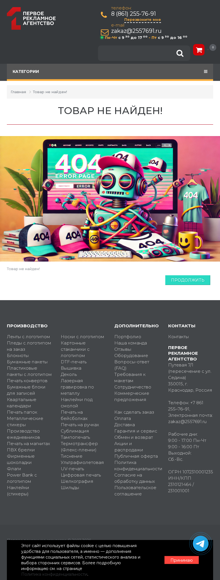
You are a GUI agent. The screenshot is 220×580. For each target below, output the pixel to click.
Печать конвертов (27, 380)
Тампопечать (75, 437)
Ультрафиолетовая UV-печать (82, 465)
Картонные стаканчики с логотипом (75, 349)
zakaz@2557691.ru (136, 31)
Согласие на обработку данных (134, 478)
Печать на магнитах (28, 443)
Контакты (178, 336)
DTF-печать (74, 361)
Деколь (69, 374)
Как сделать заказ (134, 412)
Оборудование (131, 355)
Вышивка (71, 368)
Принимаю (181, 560)
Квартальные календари (21, 402)
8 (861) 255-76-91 (133, 14)
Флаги (14, 468)
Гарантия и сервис (135, 431)
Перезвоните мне (142, 19)
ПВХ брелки (21, 450)
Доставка (124, 424)
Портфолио (127, 336)
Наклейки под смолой (77, 402)
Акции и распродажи (128, 447)
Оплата (122, 418)
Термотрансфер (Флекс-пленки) (79, 447)
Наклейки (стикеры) (18, 491)
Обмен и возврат (133, 437)
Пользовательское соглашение (135, 491)
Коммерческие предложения (131, 396)
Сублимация (75, 431)
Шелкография (77, 481)
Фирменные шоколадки (21, 459)
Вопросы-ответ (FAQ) (131, 365)
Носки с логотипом (82, 336)
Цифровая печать (81, 475)
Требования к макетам (130, 377)
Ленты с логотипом (28, 336)
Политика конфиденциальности (137, 465)
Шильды (70, 487)
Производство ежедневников (23, 434)
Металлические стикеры (25, 421)
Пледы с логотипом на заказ (29, 346)
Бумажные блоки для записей (26, 390)
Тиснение (71, 456)
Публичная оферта (136, 456)
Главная (18, 91)
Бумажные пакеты (27, 361)
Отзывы (122, 349)
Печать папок (22, 412)
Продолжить (188, 280)
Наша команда (130, 343)
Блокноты (18, 355)
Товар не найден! (50, 91)
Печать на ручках (80, 424)
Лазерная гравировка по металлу (77, 387)
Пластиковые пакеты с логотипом (29, 371)
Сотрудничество (132, 387)
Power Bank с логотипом (22, 478)
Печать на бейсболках (74, 415)
